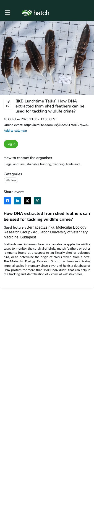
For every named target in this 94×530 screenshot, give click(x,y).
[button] (15, 131)
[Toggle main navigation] (7, 13)
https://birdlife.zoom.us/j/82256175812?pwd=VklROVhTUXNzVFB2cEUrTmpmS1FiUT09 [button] (57, 125)
